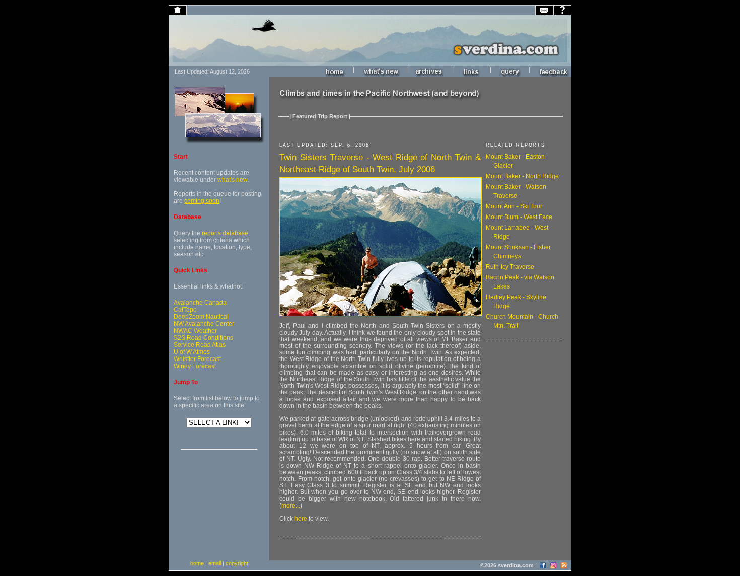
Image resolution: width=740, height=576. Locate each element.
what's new (232, 179)
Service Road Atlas (200, 344)
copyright (237, 563)
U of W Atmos (192, 351)
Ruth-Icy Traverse (510, 266)
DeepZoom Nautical (201, 316)
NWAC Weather (195, 330)
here (300, 518)
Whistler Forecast (197, 359)
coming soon (201, 200)
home (197, 563)
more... (290, 505)
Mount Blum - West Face (519, 217)
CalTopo (185, 309)
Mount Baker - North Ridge (522, 176)
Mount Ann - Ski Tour (514, 206)
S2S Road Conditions (203, 337)
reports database (225, 233)
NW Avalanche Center (204, 323)
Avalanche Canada (200, 302)
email (214, 563)
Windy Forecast (195, 366)
